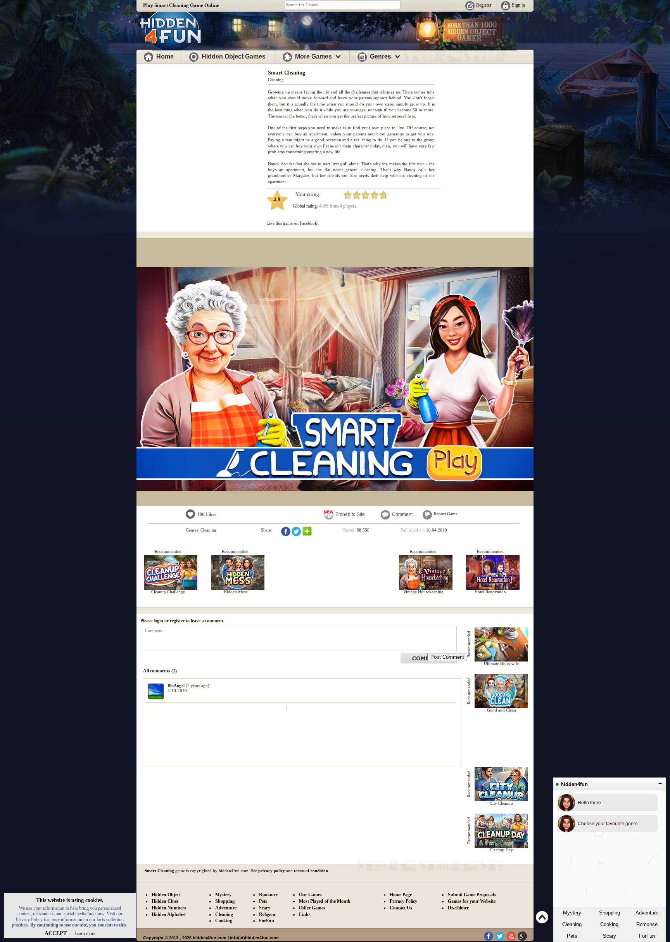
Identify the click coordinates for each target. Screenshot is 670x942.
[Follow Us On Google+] (522, 939)
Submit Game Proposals (472, 894)
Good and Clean (501, 710)
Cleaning (572, 924)
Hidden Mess (235, 591)
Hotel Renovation (490, 591)
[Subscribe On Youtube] (511, 939)
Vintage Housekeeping (423, 591)
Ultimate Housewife (501, 663)
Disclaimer (458, 908)
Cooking (609, 924)
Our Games (310, 894)
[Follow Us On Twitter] (500, 939)
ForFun (647, 936)
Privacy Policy (403, 901)
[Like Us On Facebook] (489, 939)
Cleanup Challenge (168, 591)
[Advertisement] (202, 119)
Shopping (609, 913)
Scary (609, 936)
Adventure (646, 913)
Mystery (572, 913)
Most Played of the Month (325, 901)
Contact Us (401, 908)
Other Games (312, 908)
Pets (572, 936)
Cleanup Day (501, 849)
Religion (267, 914)
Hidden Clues (165, 901)
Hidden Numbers (169, 908)
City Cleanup (501, 803)
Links (305, 914)
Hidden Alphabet (169, 914)
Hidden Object (166, 894)
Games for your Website (472, 901)
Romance (647, 924)
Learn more (84, 933)
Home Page (401, 894)
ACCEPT (56, 933)
